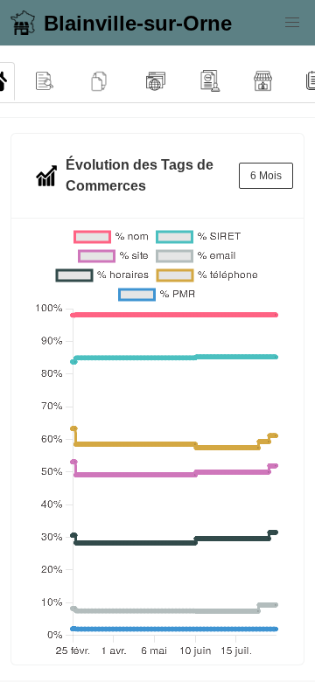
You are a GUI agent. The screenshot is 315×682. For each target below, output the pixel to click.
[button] (292, 22)
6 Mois (266, 176)
